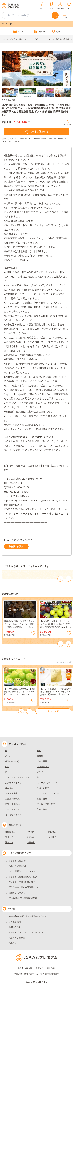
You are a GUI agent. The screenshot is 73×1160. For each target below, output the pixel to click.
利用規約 (51, 968)
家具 (39, 750)
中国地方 (31, 842)
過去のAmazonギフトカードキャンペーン (27, 916)
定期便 (40, 772)
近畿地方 (31, 837)
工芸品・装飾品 (12, 798)
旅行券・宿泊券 (62, 39)
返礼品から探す (16, 39)
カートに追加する (39, 131)
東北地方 (9, 837)
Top (3, 39)
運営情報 (39, 968)
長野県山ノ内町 (9, 100)
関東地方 (9, 842)
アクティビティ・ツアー (48, 793)
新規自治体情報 (25, 968)
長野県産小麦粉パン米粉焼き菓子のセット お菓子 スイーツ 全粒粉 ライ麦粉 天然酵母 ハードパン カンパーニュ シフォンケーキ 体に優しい (20, 627)
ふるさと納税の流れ (18, 866)
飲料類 (40, 756)
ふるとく (13, 943)
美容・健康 (42, 809)
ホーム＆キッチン (13, 809)
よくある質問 (15, 922)
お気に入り (68, 123)
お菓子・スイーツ (13, 782)
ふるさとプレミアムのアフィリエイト (26, 932)
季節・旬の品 (43, 788)
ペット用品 (42, 761)
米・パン (9, 756)
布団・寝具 (42, 798)
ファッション (43, 766)
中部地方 (31, 832)
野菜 (7, 766)
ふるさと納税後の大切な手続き (23, 877)
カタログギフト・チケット (39, 39)
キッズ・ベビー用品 (46, 804)
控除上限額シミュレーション (22, 871)
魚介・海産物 (11, 793)
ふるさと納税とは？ (18, 861)
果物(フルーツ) (12, 761)
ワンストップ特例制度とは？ (22, 882)
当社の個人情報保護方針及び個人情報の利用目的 (36, 974)
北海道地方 (10, 832)
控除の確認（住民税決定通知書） (24, 898)
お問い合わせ (15, 927)
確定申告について (17, 893)
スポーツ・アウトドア (47, 782)
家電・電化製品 (12, 804)
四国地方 (52, 832)
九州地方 (52, 837)
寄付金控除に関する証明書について (25, 887)
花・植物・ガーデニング (16, 815)
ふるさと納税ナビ (17, 938)
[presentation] (3, 69)
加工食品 (9, 788)
